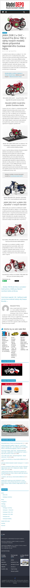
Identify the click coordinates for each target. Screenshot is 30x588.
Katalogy (3, 503)
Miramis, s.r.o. (10, 545)
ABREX (2, 560)
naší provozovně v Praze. (15, 76)
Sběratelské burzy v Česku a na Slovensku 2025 (14, 415)
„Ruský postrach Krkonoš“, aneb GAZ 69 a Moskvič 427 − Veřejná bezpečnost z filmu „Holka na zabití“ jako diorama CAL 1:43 (14, 473)
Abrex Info (9, 426)
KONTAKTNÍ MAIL (5, 551)
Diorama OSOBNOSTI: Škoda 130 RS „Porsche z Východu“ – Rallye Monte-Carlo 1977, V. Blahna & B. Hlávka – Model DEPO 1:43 (15, 468)
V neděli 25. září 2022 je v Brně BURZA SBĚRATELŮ (13, 476)
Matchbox (3, 506)
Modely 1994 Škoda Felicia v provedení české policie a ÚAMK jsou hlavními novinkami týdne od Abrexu (13, 289)
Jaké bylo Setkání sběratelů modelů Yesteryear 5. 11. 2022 (14, 463)
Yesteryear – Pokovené (8, 510)
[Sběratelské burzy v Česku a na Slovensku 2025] (15, 399)
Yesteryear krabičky (7, 518)
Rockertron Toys (14, 562)
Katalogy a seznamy (7, 497)
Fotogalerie (3, 501)
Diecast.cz (13, 566)
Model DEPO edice (5, 521)
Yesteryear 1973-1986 (8, 514)
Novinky (3, 523)
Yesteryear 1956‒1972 (8, 512)
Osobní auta (4, 564)
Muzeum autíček (14, 571)
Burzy (4, 412)
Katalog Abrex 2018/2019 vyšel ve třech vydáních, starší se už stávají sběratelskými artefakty (5, 344)
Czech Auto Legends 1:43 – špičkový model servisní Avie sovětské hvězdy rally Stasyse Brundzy (14, 299)
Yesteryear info (6, 516)
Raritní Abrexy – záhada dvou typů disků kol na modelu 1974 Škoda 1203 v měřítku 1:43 (24, 343)
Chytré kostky (14, 569)
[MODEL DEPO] (2, 11)
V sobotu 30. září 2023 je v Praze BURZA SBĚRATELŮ (13, 459)
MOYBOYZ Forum (15, 564)
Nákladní (3, 566)
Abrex (4, 426)
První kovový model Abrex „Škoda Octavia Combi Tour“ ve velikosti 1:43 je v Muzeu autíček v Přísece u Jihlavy (14, 347)
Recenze (4, 32)
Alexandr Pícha (13, 51)
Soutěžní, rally (4, 569)
